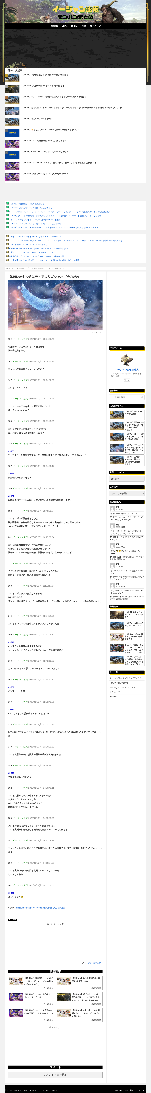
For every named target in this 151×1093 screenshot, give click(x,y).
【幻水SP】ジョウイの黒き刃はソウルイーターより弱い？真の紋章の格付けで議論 (44, 260)
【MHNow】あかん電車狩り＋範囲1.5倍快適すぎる (30, 208)
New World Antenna (119, 683)
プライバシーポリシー (50, 1090)
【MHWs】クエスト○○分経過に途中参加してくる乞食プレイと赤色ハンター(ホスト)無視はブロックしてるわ (55, 216)
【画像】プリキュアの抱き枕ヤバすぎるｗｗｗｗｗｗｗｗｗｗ (35, 237)
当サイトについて (20, 1090)
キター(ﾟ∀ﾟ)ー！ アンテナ (123, 687)
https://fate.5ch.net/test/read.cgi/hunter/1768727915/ (40, 908)
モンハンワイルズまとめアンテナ (125, 678)
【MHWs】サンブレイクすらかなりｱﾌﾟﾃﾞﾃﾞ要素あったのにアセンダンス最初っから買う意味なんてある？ (53, 228)
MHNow (13, 920)
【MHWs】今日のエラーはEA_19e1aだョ (26, 204)
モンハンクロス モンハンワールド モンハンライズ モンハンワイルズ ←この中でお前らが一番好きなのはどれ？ (60, 212)
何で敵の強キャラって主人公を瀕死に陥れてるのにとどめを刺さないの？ (40, 248)
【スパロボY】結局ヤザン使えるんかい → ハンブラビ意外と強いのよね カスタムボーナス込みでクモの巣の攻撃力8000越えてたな (65, 241)
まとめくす (115, 692)
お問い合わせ (35, 1090)
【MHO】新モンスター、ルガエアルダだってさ (29, 245)
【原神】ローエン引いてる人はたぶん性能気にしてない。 (33, 252)
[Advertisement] (75, 47)
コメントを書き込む (55, 1074)
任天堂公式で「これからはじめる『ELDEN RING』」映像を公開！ (37, 256)
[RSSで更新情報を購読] (128, 380)
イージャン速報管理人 (127, 369)
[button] (142, 397)
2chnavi (113, 697)
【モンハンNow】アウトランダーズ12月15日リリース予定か (34, 220)
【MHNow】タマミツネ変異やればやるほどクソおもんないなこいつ (38, 224)
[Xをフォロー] (125, 380)
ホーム (9, 1090)
